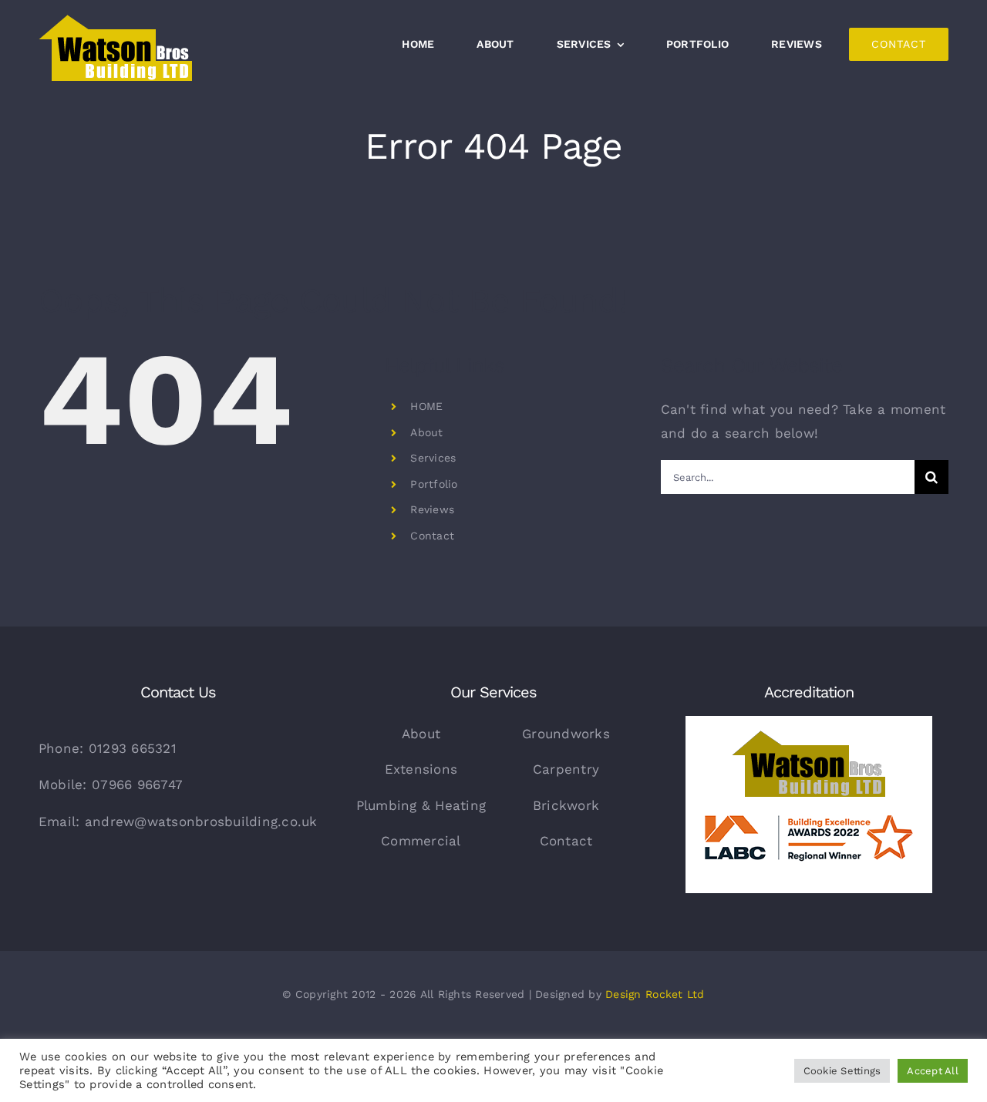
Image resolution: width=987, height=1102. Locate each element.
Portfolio (433, 484)
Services (433, 458)
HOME (426, 406)
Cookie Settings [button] (842, 1071)
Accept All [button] (932, 1071)
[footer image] (809, 722)
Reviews (432, 509)
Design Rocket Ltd (654, 994)
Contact (432, 535)
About (426, 432)
